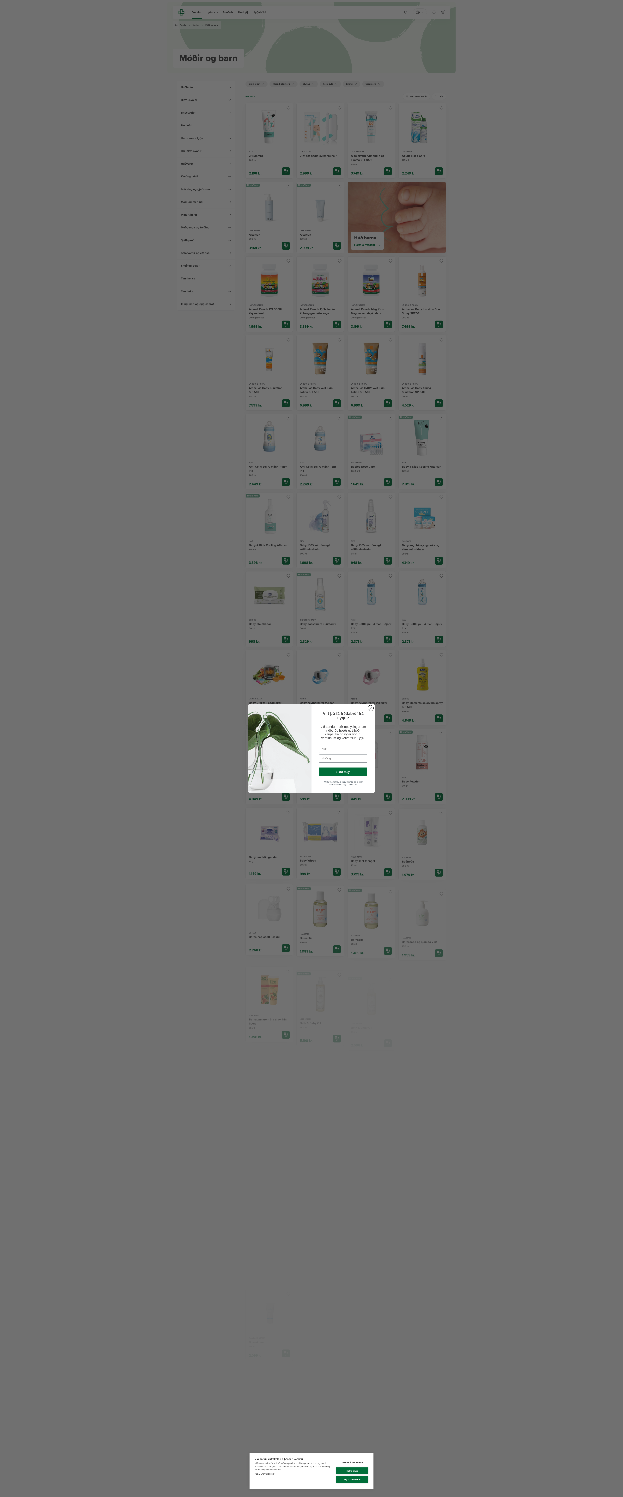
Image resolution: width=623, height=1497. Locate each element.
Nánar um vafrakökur (264, 1474)
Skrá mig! (343, 772)
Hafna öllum (352, 1471)
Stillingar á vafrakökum (352, 1462)
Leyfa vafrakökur (352, 1479)
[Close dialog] (370, 708)
